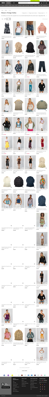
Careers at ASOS (24, 381)
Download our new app (35, 0)
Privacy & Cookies (39, 395)
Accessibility (45, 395)
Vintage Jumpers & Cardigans (43, 12)
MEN (14, 2)
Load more (24, 370)
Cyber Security (24, 386)
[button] (40, 384)
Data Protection (15, 389)
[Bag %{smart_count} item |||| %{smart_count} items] (46, 2)
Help (13, 381)
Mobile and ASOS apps (33, 380)
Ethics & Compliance (16, 391)
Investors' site (23, 384)
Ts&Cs (42, 395)
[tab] (3, 5)
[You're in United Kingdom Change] (46, 0)
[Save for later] (11, 34)
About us (23, 380)
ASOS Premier (15, 385)
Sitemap (14, 388)
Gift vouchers (32, 381)
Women (6, 10)
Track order (14, 382)
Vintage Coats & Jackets (33, 12)
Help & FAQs (42, 0)
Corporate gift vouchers (33, 383)
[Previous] (20, 13)
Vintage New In (24, 12)
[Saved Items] (44, 2)
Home (2, 10)
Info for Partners (32, 386)
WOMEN (8, 2)
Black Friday (32, 384)
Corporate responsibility (25, 383)
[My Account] (41, 2)
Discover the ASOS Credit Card (34, 388)
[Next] (46, 13)
